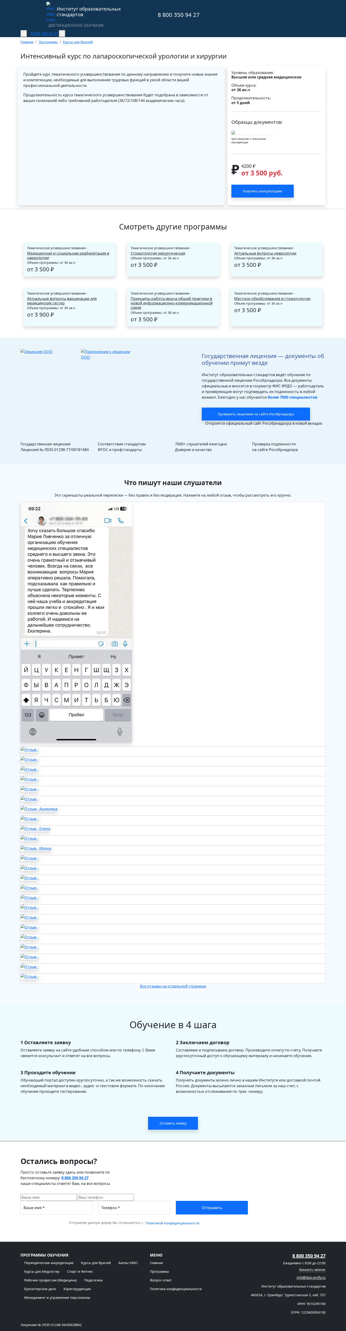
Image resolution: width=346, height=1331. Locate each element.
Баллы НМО (128, 1263)
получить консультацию (262, 191)
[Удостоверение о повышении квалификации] (252, 132)
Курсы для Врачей (96, 1263)
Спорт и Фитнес (80, 1271)
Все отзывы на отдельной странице (173, 986)
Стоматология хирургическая (158, 253)
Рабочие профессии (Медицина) (50, 1280)
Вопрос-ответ (161, 1280)
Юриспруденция (77, 1289)
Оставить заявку (173, 1123)
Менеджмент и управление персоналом (57, 1297)
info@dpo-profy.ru (311, 1277)
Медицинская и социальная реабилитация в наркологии (68, 255)
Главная (156, 1263)
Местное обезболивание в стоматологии (272, 298)
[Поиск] (62, 33)
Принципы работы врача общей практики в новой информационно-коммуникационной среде (172, 303)
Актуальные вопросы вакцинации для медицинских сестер (62, 300)
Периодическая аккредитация (48, 1263)
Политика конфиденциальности (176, 1289)
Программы (159, 1271)
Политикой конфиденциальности (172, 1223)
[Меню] (23, 33)
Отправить (212, 1207)
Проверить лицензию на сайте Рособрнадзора (256, 414)
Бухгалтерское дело (40, 1289)
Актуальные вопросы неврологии (265, 253)
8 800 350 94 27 (178, 15)
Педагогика (93, 1280)
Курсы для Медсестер (42, 1271)
